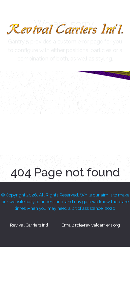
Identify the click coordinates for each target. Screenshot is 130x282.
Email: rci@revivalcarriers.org (90, 225)
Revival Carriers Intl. (29, 225)
